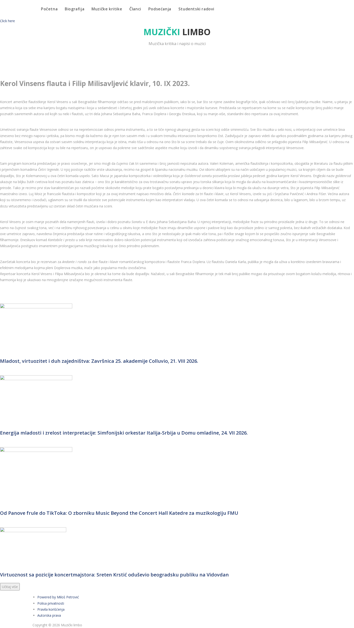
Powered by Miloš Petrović (58, 597)
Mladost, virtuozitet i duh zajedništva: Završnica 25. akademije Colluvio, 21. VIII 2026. (99, 361)
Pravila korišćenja (51, 609)
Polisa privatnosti (50, 603)
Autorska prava (49, 615)
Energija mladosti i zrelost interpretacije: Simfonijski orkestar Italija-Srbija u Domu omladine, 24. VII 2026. (124, 433)
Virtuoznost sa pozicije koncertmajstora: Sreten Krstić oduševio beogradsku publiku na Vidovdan (114, 574)
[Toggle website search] (223, 9)
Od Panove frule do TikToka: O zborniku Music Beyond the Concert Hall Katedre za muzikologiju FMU (119, 513)
